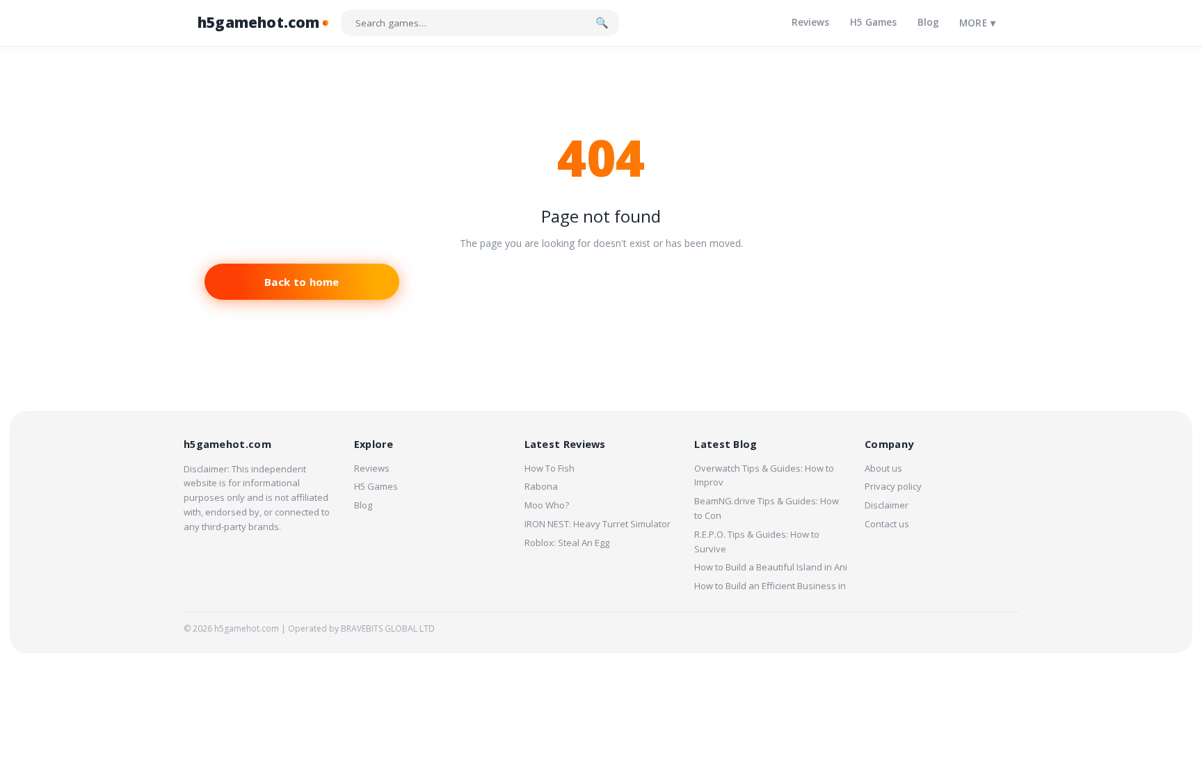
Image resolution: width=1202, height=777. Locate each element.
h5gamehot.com (259, 22)
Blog (928, 22)
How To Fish (549, 468)
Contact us (887, 524)
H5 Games (873, 22)
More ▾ (977, 23)
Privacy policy (893, 486)
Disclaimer (886, 505)
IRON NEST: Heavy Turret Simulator (597, 524)
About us (883, 468)
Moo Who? (546, 505)
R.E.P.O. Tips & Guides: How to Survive (756, 541)
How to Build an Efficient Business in (770, 585)
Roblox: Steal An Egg (566, 542)
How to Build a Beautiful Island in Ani (770, 567)
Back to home (301, 282)
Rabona (541, 486)
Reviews (810, 22)
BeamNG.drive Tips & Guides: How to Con (766, 508)
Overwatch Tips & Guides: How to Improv (764, 475)
